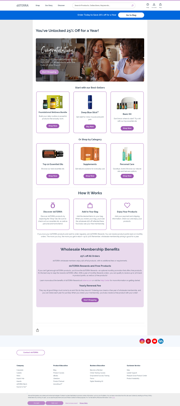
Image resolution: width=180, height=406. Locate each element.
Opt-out (54, 403)
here (113, 397)
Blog (54, 370)
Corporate (20, 370)
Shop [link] (38, 5)
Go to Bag (131, 15)
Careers (19, 373)
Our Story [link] (48, 5)
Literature (56, 378)
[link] (148, 5)
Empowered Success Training (99, 375)
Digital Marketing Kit (96, 381)
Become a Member (96, 370)
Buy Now (90, 127)
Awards (19, 381)
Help (128, 370)
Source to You (22, 387)
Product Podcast (58, 381)
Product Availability (133, 378)
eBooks (55, 375)
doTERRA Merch (22, 384)
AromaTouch (57, 384)
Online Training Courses (97, 373)
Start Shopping (90, 300)
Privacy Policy (84, 403)
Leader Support (132, 373)
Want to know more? (71, 403)
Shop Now (53, 126)
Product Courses (58, 373)
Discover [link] (61, 5)
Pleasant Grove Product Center (137, 375)
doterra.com (87, 280)
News (18, 375)
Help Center (105, 280)
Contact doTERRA (30, 352)
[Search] (132, 5)
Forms (92, 378)
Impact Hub (20, 378)
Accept (36, 403)
